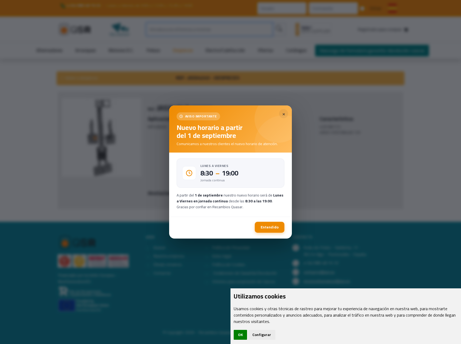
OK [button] (240, 334)
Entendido (270, 227)
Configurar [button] (261, 334)
